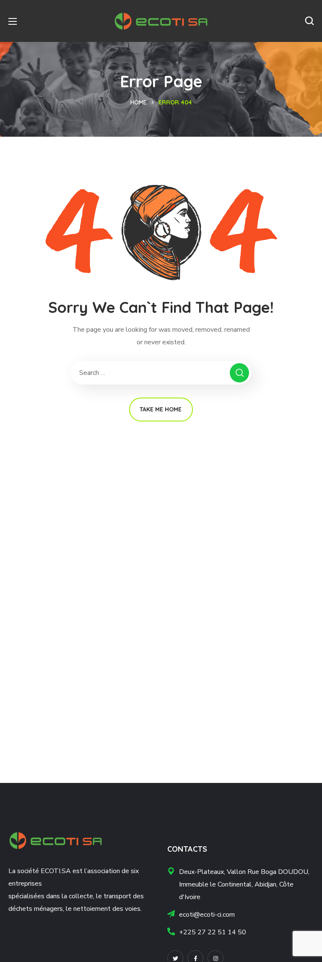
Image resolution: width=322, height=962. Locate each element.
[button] (309, 21)
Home (138, 102)
